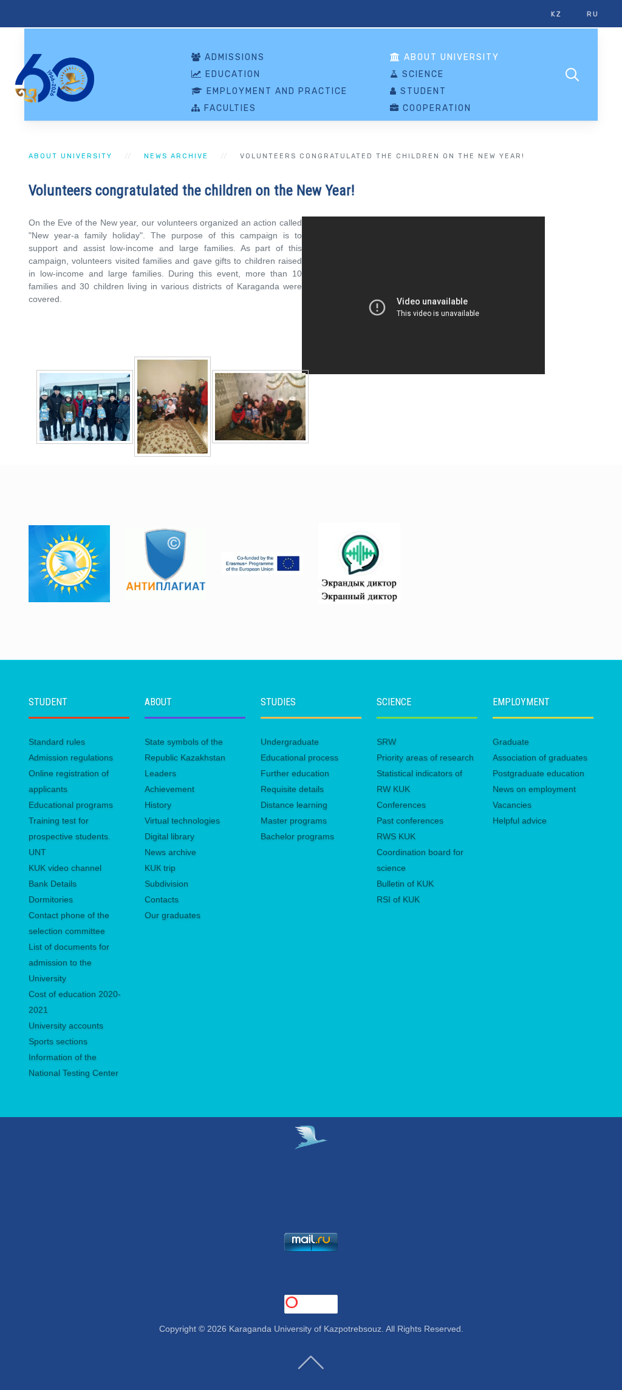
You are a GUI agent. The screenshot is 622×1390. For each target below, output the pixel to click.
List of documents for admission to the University (69, 962)
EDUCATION (231, 74)
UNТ (37, 852)
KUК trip (160, 868)
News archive (176, 156)
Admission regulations (71, 757)
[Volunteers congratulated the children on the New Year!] (84, 406)
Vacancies (512, 805)
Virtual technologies (182, 820)
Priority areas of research (425, 757)
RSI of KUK (398, 899)
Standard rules (57, 742)
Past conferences (410, 820)
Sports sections (58, 1041)
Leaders (160, 773)
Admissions (233, 57)
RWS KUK (396, 836)
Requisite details (292, 789)
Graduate (511, 742)
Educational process (299, 757)
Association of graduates (540, 757)
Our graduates (172, 915)
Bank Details (53, 883)
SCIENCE (421, 74)
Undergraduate (290, 742)
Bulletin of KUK (405, 883)
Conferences (401, 805)
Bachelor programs (297, 836)
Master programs (294, 820)
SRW (386, 742)
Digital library (169, 836)
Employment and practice (275, 91)
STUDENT (421, 91)
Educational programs (71, 805)
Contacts (162, 899)
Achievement (169, 789)
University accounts (66, 1025)
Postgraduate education (538, 773)
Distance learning (294, 805)
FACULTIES (228, 108)
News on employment (534, 789)
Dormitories (51, 899)
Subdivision (166, 883)
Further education (295, 773)
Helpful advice (520, 820)
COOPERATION (435, 108)
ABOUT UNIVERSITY (450, 57)
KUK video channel (65, 868)
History (158, 805)
